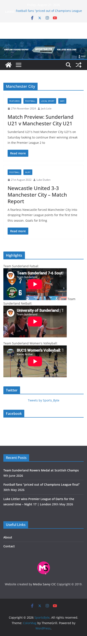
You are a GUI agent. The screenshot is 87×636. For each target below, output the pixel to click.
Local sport (47, 100)
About (7, 537)
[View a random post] (78, 65)
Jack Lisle (46, 108)
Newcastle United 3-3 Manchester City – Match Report (37, 195)
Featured (14, 100)
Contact (9, 546)
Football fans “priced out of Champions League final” (41, 484)
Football (30, 100)
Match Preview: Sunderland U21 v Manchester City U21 (40, 120)
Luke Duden (43, 180)
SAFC (62, 100)
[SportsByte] (8, 65)
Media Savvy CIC (44, 584)
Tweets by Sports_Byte (43, 400)
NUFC (28, 172)
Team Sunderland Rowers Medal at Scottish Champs (41, 470)
